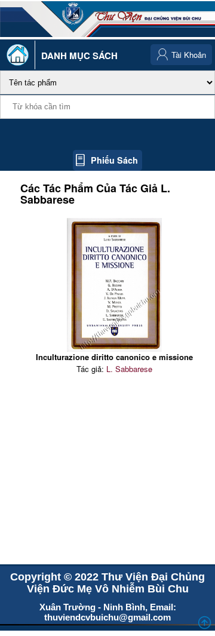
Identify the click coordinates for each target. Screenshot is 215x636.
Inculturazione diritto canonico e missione (114, 356)
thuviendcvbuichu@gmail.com (107, 617)
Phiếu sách (114, 160)
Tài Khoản (188, 54)
